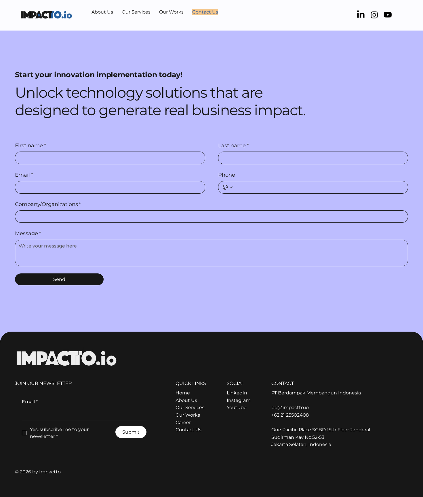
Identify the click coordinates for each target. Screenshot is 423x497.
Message (28, 233)
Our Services (190, 407)
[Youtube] (387, 14)
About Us (186, 400)
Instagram (239, 400)
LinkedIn (237, 393)
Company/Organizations (48, 204)
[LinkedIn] (360, 14)
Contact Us (188, 429)
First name (30, 145)
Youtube (237, 407)
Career (183, 422)
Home (183, 393)
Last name (233, 145)
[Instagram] (374, 14)
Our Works (188, 415)
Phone (226, 175)
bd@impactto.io (290, 407)
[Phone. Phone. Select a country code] (227, 187)
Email (24, 175)
